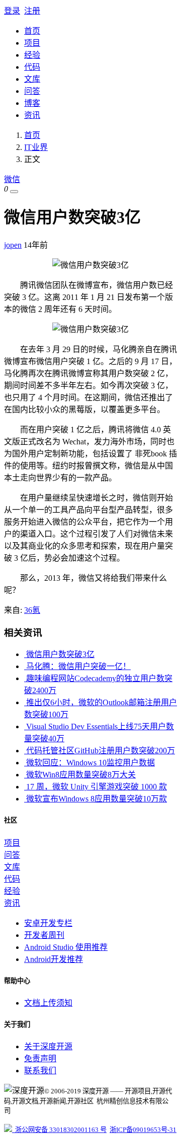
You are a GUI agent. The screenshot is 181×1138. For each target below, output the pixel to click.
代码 (32, 67)
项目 (32, 43)
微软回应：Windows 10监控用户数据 (89, 762)
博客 (32, 103)
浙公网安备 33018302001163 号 (59, 1129)
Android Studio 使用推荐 (66, 947)
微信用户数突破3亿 (59, 654)
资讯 (32, 115)
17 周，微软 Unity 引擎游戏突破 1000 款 (95, 786)
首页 (32, 31)
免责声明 (40, 1058)
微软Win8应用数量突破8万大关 (80, 774)
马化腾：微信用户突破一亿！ (77, 666)
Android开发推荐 (53, 959)
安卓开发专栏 (48, 923)
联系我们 (40, 1070)
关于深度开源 (48, 1046)
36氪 (32, 610)
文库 (32, 79)
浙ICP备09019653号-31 (143, 1129)
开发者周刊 (44, 935)
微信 (12, 179)
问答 (32, 91)
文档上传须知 (48, 1003)
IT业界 (36, 147)
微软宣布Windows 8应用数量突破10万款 (95, 798)
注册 (32, 11)
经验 (32, 55)
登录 (12, 11)
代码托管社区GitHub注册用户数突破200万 (99, 750)
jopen (13, 245)
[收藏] (14, 191)
